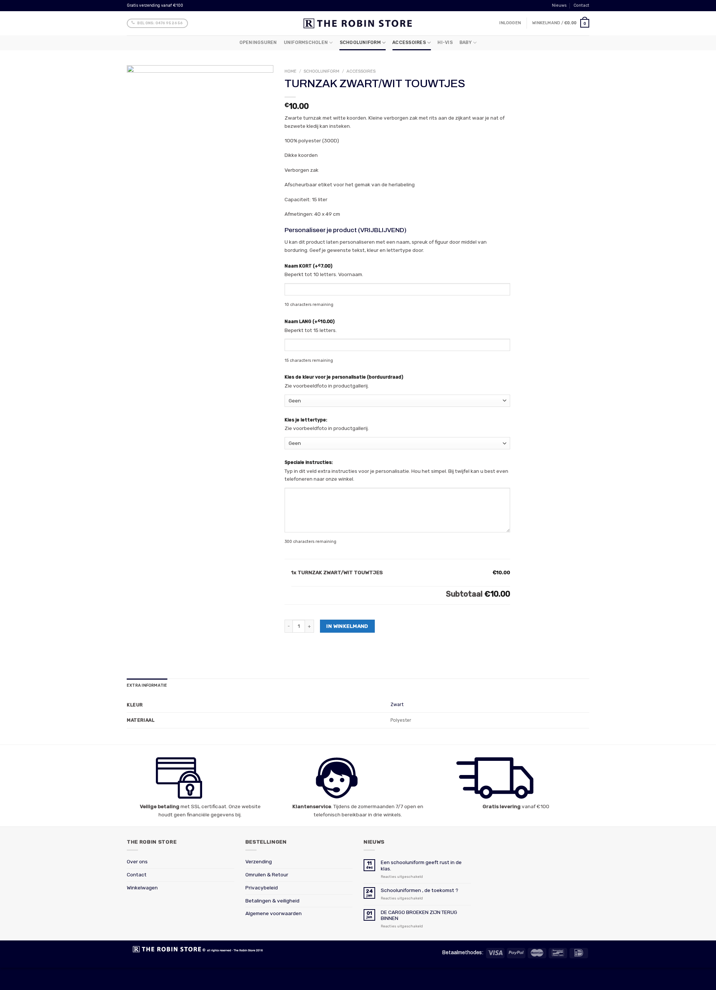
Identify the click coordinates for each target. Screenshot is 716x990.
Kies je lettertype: (306, 420)
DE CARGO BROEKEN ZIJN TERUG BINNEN (419, 915)
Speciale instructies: (309, 462)
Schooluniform (360, 42)
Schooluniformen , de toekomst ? (419, 890)
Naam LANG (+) (310, 321)
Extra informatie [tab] (147, 685)
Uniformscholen (306, 42)
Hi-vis (444, 42)
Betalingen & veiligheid (272, 901)
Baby (465, 42)
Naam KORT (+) (308, 266)
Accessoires (409, 42)
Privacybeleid (261, 888)
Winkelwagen (142, 888)
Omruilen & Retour (266, 874)
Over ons (137, 861)
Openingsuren (258, 42)
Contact (581, 5)
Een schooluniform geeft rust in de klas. (421, 865)
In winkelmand (347, 626)
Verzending (258, 861)
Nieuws (559, 5)
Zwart (396, 704)
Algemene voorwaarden (273, 913)
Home (290, 71)
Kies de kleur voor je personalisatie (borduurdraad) (344, 377)
